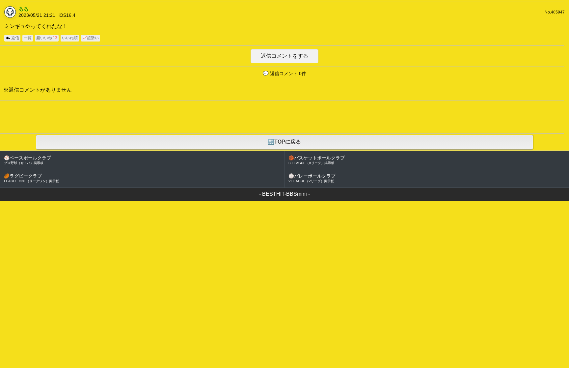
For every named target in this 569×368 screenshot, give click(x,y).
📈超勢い (90, 38)
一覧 (28, 38)
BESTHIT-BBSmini (284, 194)
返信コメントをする (284, 56)
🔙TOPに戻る (284, 142)
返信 (15, 38)
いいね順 (70, 38)
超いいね (46, 38)
